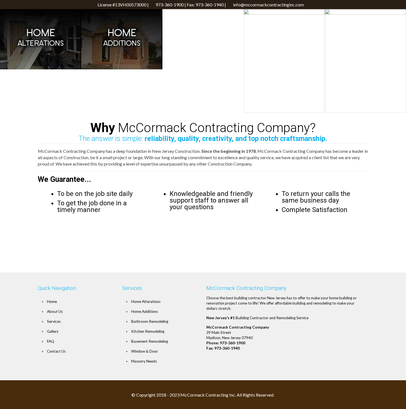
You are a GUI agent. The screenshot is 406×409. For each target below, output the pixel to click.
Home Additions (144, 311)
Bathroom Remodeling (149, 321)
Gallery (53, 331)
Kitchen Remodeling (147, 331)
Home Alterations (145, 301)
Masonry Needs (144, 361)
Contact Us (56, 351)
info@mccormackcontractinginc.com (268, 4)
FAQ (50, 341)
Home (52, 301)
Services (54, 321)
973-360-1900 (169, 4)
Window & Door (144, 351)
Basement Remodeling (149, 341)
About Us (55, 311)
